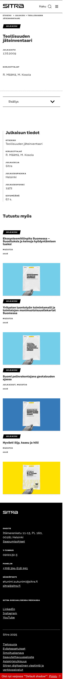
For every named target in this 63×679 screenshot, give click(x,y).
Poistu (53, 676)
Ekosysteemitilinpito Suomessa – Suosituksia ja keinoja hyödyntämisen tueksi (29, 241)
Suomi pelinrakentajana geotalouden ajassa (29, 378)
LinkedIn (9, 609)
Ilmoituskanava (13, 653)
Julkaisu (20, 16)
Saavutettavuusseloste (18, 657)
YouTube (9, 617)
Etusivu (7, 16)
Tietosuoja (10, 644)
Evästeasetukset (14, 648)
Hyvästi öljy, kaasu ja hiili (21, 442)
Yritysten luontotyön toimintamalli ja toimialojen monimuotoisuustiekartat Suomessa (29, 310)
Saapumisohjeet (14, 541)
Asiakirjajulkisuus (15, 661)
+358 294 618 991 (15, 568)
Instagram (10, 613)
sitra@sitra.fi (11, 586)
